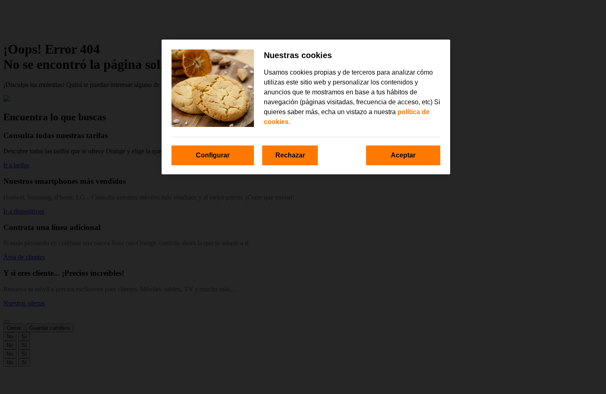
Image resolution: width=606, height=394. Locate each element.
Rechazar (290, 155)
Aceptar (403, 155)
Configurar (213, 155)
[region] (306, 107)
